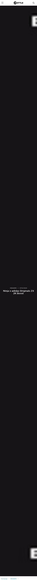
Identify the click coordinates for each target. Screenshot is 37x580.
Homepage (4, 578)
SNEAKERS (13, 288)
